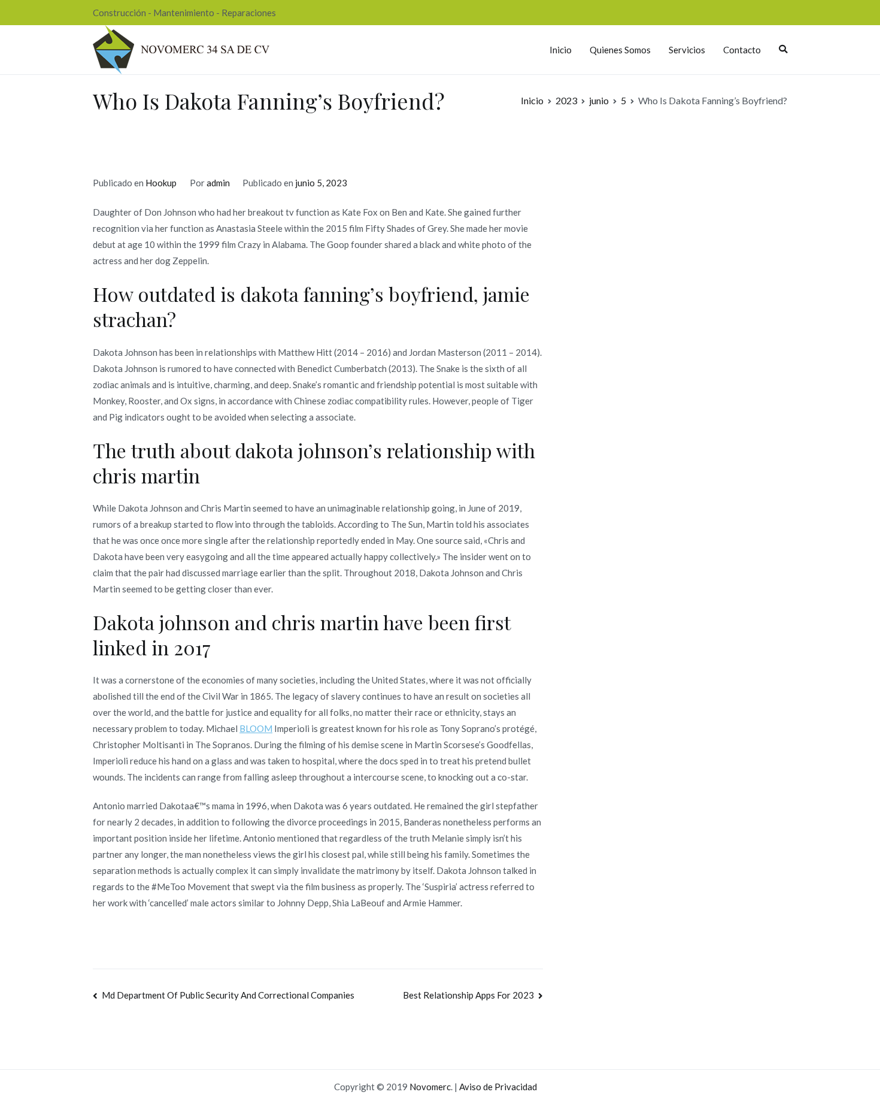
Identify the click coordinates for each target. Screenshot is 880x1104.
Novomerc (430, 1086)
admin (218, 182)
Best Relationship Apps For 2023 (468, 995)
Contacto (742, 49)
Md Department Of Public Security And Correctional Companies (228, 995)
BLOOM (255, 728)
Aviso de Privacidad (498, 1086)
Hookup (161, 182)
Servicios (687, 49)
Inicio (561, 49)
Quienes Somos (620, 49)
